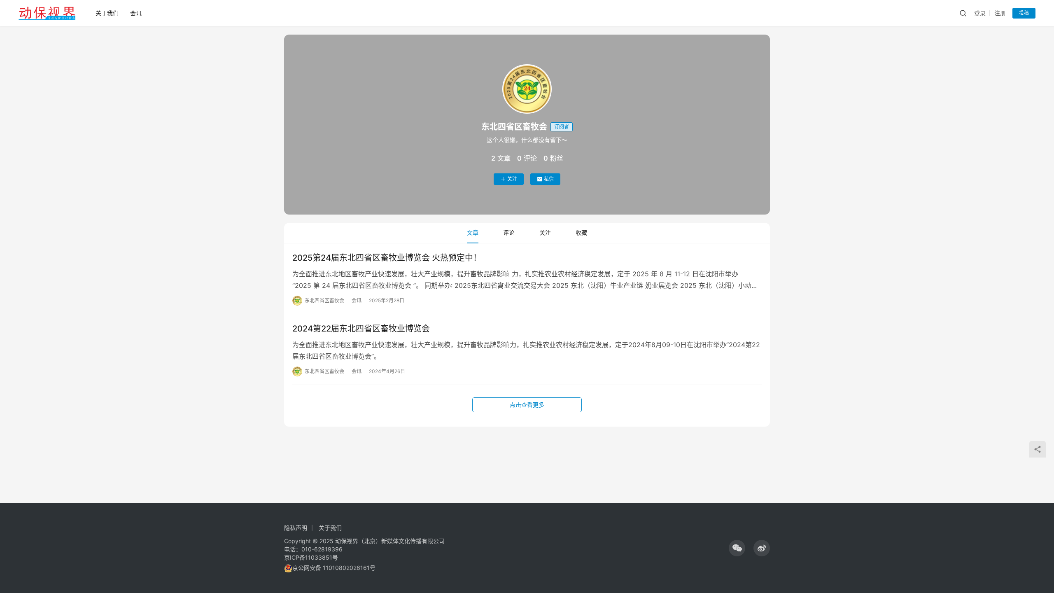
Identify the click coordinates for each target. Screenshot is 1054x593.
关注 (512, 179)
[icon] (737, 548)
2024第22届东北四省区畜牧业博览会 (361, 329)
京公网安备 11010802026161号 (333, 567)
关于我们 (107, 12)
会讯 (136, 12)
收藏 (581, 232)
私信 (549, 179)
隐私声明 (295, 527)
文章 (472, 232)
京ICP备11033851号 (311, 557)
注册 (1000, 12)
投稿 (1024, 13)
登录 (980, 12)
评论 (509, 232)
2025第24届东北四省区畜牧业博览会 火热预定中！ (386, 258)
